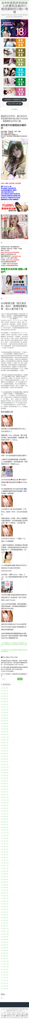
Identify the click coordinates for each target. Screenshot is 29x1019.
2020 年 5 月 (4, 882)
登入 (2, 998)
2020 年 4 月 (4, 885)
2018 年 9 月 (4, 937)
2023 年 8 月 (4, 775)
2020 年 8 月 (4, 874)
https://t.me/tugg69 (12, 263)
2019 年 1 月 (4, 926)
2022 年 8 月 (4, 808)
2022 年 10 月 (4, 803)
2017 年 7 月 (4, 975)
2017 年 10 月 (4, 967)
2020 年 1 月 (4, 893)
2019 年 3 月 (4, 920)
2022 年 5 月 (4, 816)
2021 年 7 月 (4, 844)
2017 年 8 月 (4, 972)
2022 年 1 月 (4, 827)
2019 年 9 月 (4, 904)
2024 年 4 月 (4, 756)
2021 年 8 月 (4, 841)
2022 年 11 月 (4, 800)
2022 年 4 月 (4, 819)
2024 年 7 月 (4, 748)
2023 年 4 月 (4, 786)
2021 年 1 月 (4, 860)
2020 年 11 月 (4, 865)
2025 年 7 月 (4, 715)
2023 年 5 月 (4, 783)
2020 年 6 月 (4, 879)
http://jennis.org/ (16, 256)
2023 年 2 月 (4, 792)
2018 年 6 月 (4, 945)
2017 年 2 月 (4, 988)
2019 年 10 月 (4, 901)
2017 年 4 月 (4, 983)
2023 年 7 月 (4, 778)
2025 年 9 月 (4, 710)
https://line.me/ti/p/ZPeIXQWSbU (10, 252)
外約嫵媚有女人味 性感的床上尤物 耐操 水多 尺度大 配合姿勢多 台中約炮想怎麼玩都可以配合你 (14, 644)
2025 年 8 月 (4, 712)
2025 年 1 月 (4, 731)
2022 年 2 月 (4, 824)
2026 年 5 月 (4, 696)
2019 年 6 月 (4, 912)
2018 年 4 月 (4, 950)
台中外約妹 (4, 131)
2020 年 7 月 (4, 876)
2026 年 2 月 (4, 704)
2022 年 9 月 (4, 805)
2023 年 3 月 (4, 789)
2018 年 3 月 (4, 953)
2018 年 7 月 (4, 942)
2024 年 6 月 (4, 751)
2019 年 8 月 (4, 906)
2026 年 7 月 (4, 690)
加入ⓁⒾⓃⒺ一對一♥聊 (14, 104)
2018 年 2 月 (4, 956)
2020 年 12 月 (4, 863)
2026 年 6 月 (4, 693)
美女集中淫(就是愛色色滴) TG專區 (15, 99)
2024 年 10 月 (4, 740)
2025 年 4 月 (4, 723)
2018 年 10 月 (4, 934)
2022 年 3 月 (4, 822)
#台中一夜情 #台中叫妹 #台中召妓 (11, 183)
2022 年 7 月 (4, 811)
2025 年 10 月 (4, 707)
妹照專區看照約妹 (11, 1014)
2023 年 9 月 (4, 773)
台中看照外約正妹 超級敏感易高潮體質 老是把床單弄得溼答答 (14, 650)
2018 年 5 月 (4, 947)
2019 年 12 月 (4, 896)
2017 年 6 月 (4, 978)
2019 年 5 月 (4, 915)
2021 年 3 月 (4, 855)
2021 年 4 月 (4, 852)
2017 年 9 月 (4, 969)
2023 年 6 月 (4, 781)
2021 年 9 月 (4, 838)
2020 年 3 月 (4, 887)
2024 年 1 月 (4, 764)
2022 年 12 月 (4, 797)
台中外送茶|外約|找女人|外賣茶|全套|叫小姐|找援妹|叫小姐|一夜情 (14, 7)
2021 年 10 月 (4, 835)
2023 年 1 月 (4, 794)
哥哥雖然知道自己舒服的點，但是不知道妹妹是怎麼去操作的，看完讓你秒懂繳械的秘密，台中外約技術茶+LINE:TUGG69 (14, 662)
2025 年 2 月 (4, 729)
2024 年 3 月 (4, 759)
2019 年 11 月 (4, 898)
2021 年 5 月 (4, 849)
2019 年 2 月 (4, 923)
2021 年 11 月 (4, 833)
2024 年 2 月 (4, 762)
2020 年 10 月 (4, 868)
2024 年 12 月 (4, 734)
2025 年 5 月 (4, 721)
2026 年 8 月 (4, 688)
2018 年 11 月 (4, 931)
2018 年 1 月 (4, 958)
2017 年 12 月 (4, 961)
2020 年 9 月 (4, 871)
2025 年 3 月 (4, 726)
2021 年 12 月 (4, 830)
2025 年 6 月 (4, 718)
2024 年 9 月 (4, 742)
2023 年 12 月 (4, 767)
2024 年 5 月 (4, 753)
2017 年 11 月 (4, 964)
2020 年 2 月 (4, 890)
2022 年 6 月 (4, 814)
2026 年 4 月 (4, 699)
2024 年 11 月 (4, 737)
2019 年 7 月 (4, 909)
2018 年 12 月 (4, 928)
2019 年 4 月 (4, 917)
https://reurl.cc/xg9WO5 (12, 260)
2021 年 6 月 (4, 846)
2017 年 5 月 (4, 980)
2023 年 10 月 (4, 770)
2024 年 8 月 (4, 745)
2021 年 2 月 (4, 857)
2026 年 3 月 (4, 701)
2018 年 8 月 (4, 939)
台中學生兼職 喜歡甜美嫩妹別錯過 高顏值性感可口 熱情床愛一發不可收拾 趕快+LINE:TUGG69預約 (14, 669)
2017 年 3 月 (4, 986)
